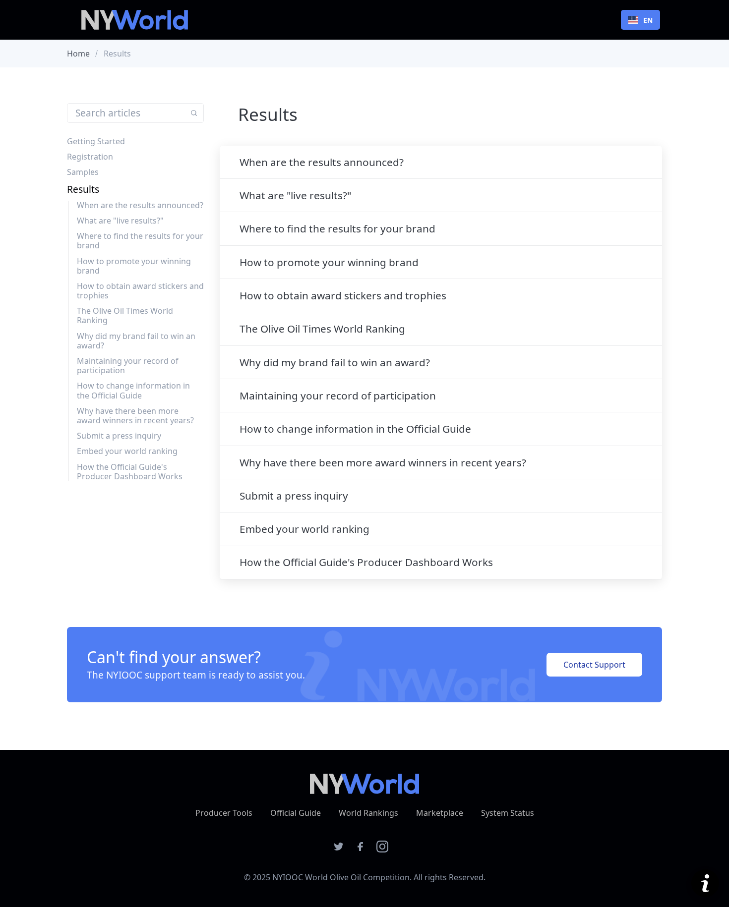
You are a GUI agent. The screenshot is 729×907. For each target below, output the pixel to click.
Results (83, 189)
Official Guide (295, 812)
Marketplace (439, 812)
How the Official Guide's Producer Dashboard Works (129, 471)
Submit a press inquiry (119, 435)
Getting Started (96, 141)
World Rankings (368, 812)
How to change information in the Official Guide (133, 390)
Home (78, 53)
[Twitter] (339, 849)
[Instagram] (382, 849)
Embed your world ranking (127, 451)
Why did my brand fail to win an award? (136, 341)
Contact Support (594, 664)
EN (648, 20)
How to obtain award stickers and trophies (140, 291)
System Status (507, 812)
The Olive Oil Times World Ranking (125, 315)
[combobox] (640, 20)
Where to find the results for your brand (140, 240)
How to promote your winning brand (134, 266)
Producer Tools (223, 812)
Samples (83, 172)
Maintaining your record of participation (128, 365)
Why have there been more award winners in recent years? (135, 415)
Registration (90, 156)
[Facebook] (360, 849)
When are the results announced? (140, 205)
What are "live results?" (120, 220)
